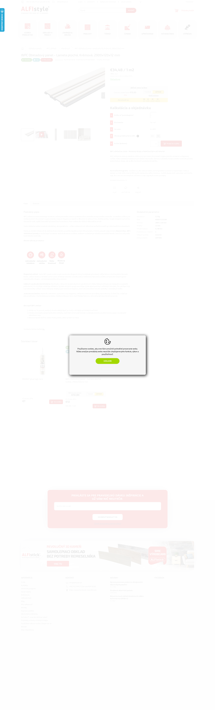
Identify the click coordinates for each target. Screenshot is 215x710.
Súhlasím (108, 361)
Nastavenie (107, 368)
